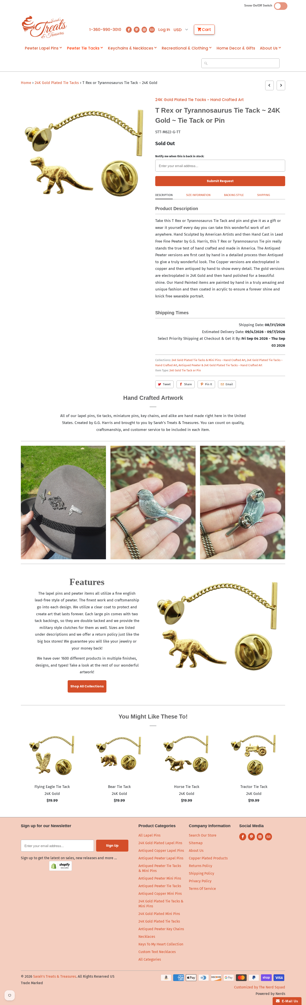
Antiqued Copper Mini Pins (160, 893)
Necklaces (146, 936)
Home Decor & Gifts (236, 48)
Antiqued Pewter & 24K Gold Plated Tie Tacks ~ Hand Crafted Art (220, 365)
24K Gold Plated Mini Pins (159, 914)
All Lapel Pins (149, 835)
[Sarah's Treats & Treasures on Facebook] (129, 30)
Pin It (208, 384)
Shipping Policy (201, 873)
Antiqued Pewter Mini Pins (159, 878)
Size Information (198, 195)
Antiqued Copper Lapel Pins (161, 850)
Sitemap (196, 843)
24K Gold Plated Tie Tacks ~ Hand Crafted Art (199, 99)
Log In (164, 29)
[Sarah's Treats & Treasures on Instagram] (144, 30)
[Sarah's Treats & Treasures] (44, 27)
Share (188, 384)
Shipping (263, 195)
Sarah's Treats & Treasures (54, 976)
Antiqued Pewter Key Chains (161, 929)
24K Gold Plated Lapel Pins (160, 843)
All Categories (149, 959)
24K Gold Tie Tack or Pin (185, 370)
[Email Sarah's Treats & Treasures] (152, 30)
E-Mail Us (289, 1001)
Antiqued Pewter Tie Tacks (159, 886)
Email (229, 384)
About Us (269, 48)
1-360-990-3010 (105, 29)
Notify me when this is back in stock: (179, 156)
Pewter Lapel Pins (41, 48)
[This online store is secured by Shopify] (60, 869)
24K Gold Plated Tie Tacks (57, 82)
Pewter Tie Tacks (83, 48)
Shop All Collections (87, 686)
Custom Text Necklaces (157, 952)
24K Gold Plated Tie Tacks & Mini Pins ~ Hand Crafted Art (209, 360)
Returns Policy (200, 866)
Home (26, 82)
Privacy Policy (200, 881)
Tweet (167, 384)
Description (164, 195)
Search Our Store (202, 835)
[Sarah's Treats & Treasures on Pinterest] (137, 30)
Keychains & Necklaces (130, 48)
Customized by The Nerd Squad (259, 987)
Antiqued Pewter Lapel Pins (160, 858)
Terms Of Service (202, 889)
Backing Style (234, 195)
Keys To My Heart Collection (160, 944)
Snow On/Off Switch (259, 5)
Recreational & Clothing (185, 48)
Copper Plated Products (208, 858)
